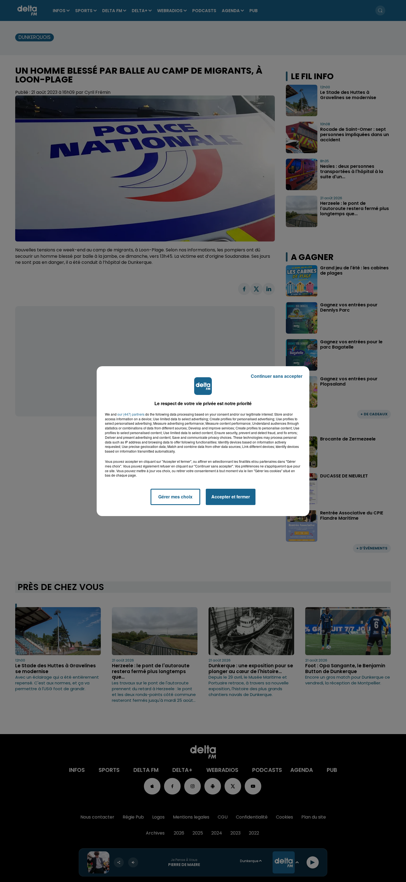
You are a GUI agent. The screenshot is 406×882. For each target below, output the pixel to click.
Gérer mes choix (175, 496)
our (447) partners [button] (130, 414)
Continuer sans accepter (276, 376)
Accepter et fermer (230, 496)
